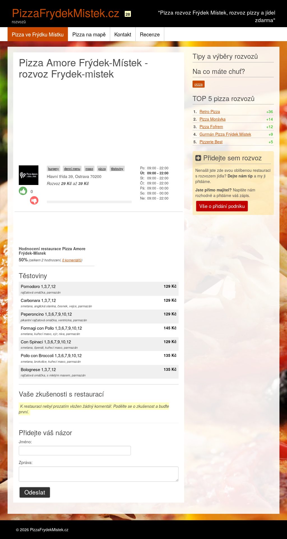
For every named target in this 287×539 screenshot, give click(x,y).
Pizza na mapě (89, 34)
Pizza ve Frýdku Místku (38, 34)
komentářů (71, 259)
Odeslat (34, 492)
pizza (102, 168)
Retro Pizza (210, 111)
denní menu (72, 168)
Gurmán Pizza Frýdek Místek (225, 134)
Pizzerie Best (211, 141)
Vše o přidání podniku (222, 205)
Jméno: (25, 441)
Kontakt (122, 34)
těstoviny (117, 168)
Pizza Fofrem (211, 126)
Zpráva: (26, 462)
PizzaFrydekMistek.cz (65, 12)
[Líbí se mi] (23, 191)
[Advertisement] (99, 120)
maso (89, 168)
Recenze (150, 34)
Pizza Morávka (213, 119)
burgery (53, 168)
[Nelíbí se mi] (34, 200)
